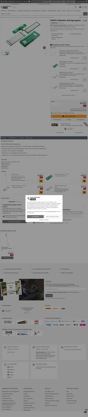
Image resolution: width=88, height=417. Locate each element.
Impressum (46, 219)
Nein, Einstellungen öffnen (52, 216)
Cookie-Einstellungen (51, 211)
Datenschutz (41, 219)
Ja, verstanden (35, 216)
